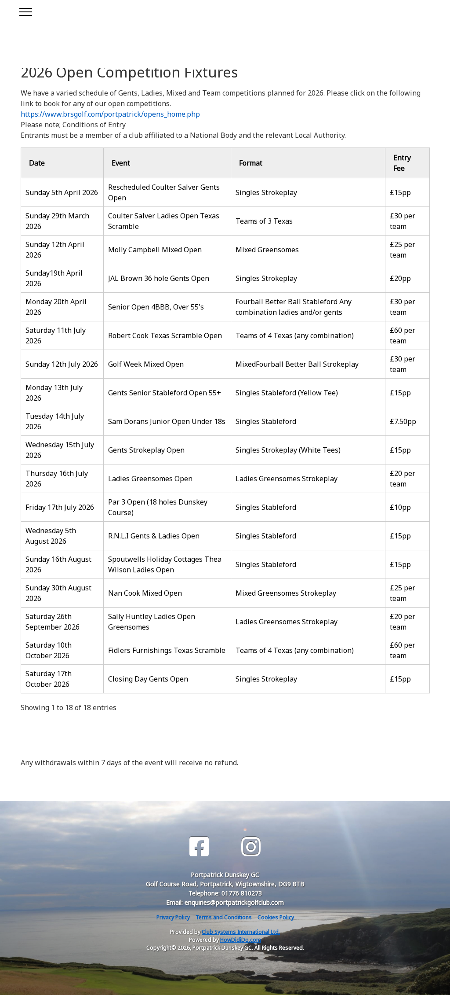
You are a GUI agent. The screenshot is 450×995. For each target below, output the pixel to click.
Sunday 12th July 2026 (61, 364)
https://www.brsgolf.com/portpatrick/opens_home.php (110, 114)
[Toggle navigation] (25, 11)
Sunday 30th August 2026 (58, 593)
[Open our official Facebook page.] (199, 846)
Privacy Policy (173, 917)
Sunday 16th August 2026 (58, 564)
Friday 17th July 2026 (59, 507)
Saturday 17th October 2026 (48, 679)
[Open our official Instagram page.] (251, 846)
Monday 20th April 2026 (56, 307)
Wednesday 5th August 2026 (50, 536)
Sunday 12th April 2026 (54, 250)
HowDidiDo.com (240, 939)
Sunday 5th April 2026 (61, 192)
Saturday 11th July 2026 (55, 335)
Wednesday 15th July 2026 (59, 450)
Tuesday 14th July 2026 (54, 421)
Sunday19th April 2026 (54, 278)
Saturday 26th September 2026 (52, 622)
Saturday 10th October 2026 (48, 650)
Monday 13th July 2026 (54, 393)
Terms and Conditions (224, 917)
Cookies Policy (276, 917)
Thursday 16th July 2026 (56, 478)
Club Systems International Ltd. (241, 932)
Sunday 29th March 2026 (57, 221)
